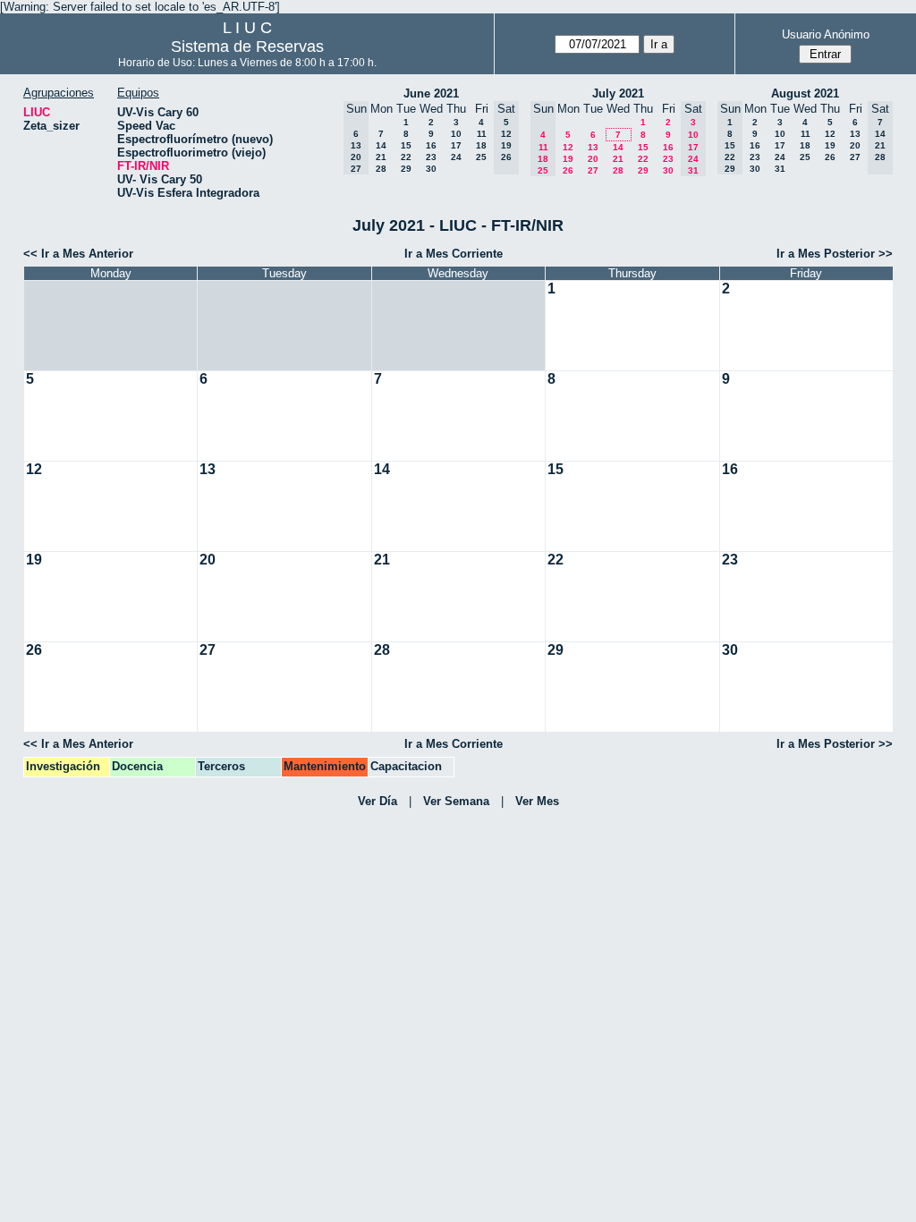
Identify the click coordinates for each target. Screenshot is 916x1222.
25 (481, 157)
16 (431, 145)
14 (381, 145)
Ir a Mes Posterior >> (834, 253)
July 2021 (618, 93)
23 (431, 157)
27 (593, 170)
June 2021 (431, 93)
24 (456, 157)
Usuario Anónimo (825, 34)
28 (381, 169)
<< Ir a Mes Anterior (78, 253)
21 (381, 157)
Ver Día (377, 801)
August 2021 (805, 93)
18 (481, 145)
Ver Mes (537, 801)
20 (593, 159)
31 (780, 169)
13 (593, 147)
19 (568, 159)
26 (568, 170)
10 (456, 134)
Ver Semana (456, 801)
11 (482, 134)
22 (406, 157)
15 (406, 145)
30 (431, 169)
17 (456, 145)
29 (406, 169)
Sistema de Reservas (247, 46)
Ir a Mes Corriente (453, 253)
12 (568, 147)
